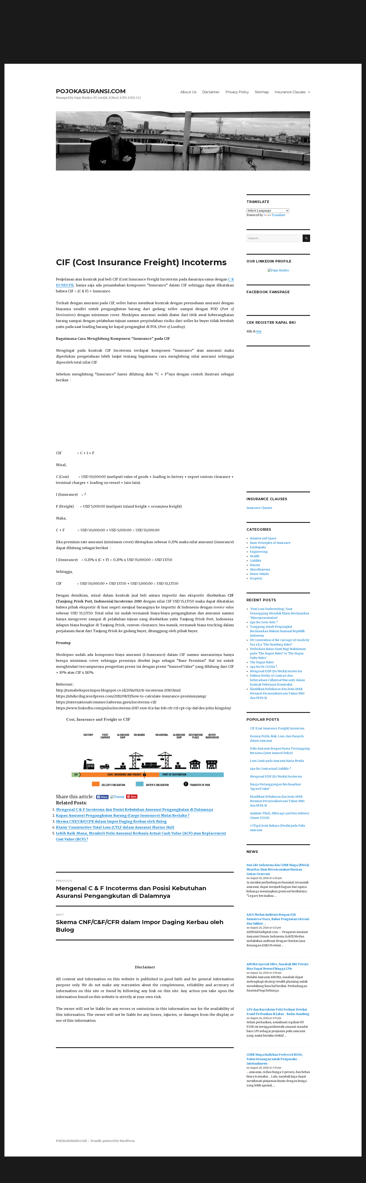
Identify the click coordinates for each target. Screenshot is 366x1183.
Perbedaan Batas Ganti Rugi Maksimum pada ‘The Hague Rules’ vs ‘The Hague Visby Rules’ (278, 653)
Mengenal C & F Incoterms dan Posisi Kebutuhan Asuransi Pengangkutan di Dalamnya (134, 809)
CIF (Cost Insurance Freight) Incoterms (277, 728)
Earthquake (258, 547)
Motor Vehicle (259, 574)
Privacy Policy (237, 92)
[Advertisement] (183, 30)
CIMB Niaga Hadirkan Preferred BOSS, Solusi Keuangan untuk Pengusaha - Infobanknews (275, 1059)
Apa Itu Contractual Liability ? (270, 769)
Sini (258, 331)
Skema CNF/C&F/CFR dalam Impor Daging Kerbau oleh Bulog (111, 821)
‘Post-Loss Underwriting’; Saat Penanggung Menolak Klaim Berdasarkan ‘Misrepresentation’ (279, 613)
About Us (188, 92)
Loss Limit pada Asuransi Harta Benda (277, 761)
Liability (255, 560)
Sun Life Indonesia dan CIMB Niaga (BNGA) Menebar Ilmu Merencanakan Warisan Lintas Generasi (278, 869)
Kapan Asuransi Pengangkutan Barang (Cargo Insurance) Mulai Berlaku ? (122, 815)
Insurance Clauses (290, 92)
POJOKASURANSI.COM (91, 91)
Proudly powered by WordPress (113, 1141)
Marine (255, 565)
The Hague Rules (262, 662)
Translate (278, 215)
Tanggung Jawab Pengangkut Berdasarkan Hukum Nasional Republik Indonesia (277, 631)
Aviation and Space (263, 538)
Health (254, 556)
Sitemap (262, 92)
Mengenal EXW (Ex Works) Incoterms (276, 671)
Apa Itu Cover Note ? (264, 622)
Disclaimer (211, 92)
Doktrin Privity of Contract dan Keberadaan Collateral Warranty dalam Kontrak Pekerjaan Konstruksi (277, 680)
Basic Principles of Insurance (270, 543)
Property (256, 578)
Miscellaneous (260, 569)
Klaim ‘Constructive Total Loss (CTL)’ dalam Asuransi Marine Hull (115, 827)
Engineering (259, 552)
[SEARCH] (306, 238)
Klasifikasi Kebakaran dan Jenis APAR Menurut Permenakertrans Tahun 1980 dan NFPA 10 (277, 693)
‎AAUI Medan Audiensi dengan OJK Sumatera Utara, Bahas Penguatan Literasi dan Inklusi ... (278, 919)
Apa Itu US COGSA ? (263, 667)
